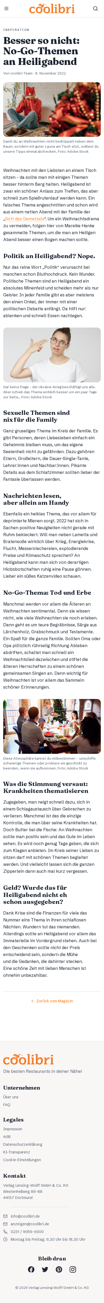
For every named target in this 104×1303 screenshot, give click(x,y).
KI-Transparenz (16, 1152)
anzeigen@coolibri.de (30, 1224)
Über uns (10, 1097)
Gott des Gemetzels (24, 218)
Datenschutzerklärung (22, 1144)
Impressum (12, 1129)
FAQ (6, 1104)
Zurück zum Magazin (54, 1001)
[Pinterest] (59, 1269)
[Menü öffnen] (6, 8)
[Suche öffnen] (95, 8)
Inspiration (16, 30)
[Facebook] (31, 1269)
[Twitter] (45, 1269)
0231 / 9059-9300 (27, 1231)
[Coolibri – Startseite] (52, 8)
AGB (7, 1136)
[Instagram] (73, 1269)
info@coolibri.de (25, 1216)
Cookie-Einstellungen (22, 1159)
